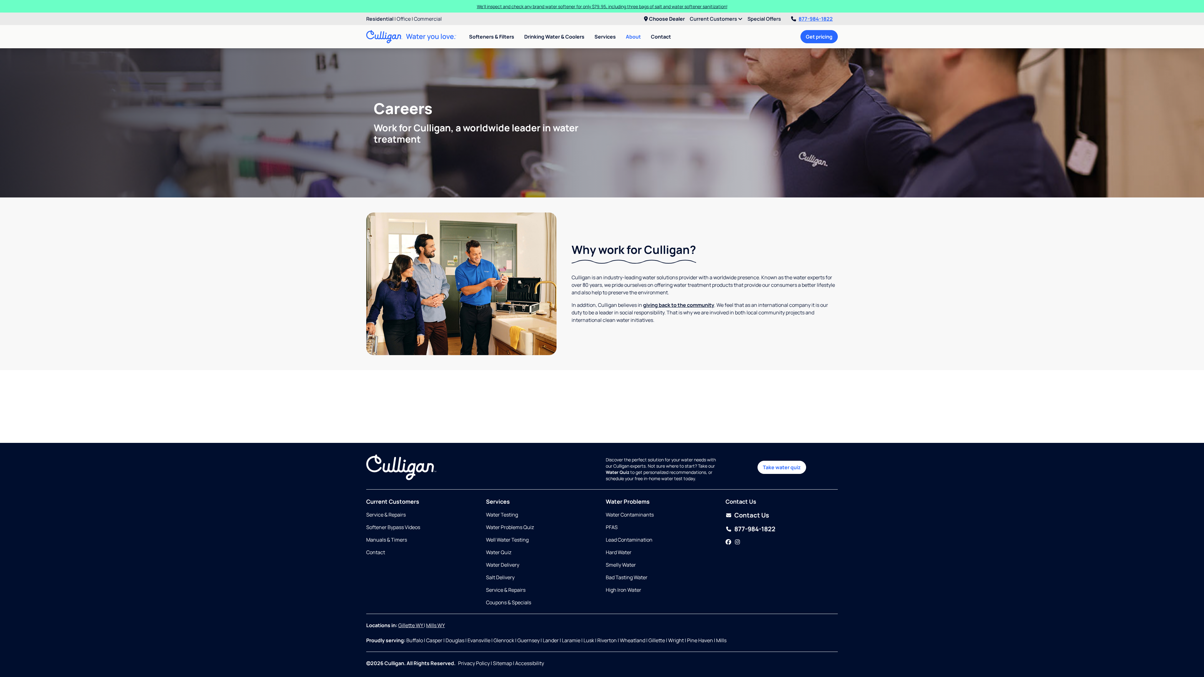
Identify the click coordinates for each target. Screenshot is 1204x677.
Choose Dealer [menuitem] (667, 18)
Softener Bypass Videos (393, 527)
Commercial (428, 18)
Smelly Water (621, 564)
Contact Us (751, 515)
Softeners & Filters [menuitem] (491, 36)
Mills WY (435, 625)
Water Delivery (502, 564)
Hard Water (618, 552)
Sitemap (502, 663)
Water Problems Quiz (510, 527)
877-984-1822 (816, 18)
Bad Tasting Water (626, 577)
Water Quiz (498, 552)
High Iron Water (623, 589)
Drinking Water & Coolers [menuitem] (554, 36)
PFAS (612, 527)
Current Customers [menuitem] (714, 18)
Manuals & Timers (386, 539)
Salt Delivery (500, 577)
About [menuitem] (633, 36)
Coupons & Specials (508, 602)
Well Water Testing (507, 539)
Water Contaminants (630, 514)
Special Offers (764, 18)
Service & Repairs (386, 514)
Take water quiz (782, 467)
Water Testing (502, 514)
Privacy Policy (474, 663)
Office (404, 18)
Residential (379, 18)
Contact (661, 36)
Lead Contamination (629, 539)
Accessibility (529, 663)
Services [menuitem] (605, 36)
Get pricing (819, 36)
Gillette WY (411, 625)
